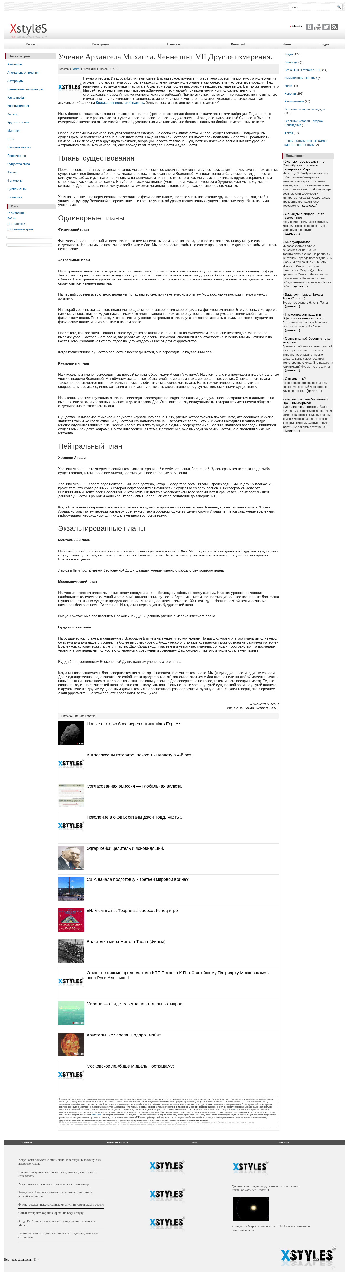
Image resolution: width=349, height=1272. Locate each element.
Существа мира (18, 163)
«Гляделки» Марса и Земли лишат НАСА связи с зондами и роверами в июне (271, 1228)
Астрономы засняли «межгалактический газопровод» (54, 1184)
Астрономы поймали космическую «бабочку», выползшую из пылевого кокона (59, 1161)
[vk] (325, 27)
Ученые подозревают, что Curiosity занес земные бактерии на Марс (304, 165)
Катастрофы (16, 97)
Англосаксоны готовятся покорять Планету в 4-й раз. (139, 755)
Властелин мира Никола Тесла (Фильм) (126, 941)
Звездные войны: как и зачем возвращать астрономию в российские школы (55, 1194)
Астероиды (15, 80)
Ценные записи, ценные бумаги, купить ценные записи (306, 142)
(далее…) (309, 205)
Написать (174, 44)
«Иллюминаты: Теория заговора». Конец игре (132, 910)
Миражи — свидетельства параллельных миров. (135, 1003)
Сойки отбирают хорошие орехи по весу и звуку (51, 1213)
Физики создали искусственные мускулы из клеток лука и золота (61, 1204)
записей (16, 224)
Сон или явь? (295, 378)
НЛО (10, 139)
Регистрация (100, 44)
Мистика (13, 130)
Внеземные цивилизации (25, 89)
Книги (288, 85)
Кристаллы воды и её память (120, 102)
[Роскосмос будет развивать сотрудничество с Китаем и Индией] (167, 1196)
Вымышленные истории (301, 78)
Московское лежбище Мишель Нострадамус (131, 1066)
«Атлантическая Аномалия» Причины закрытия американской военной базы (306, 402)
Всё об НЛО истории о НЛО (302, 70)
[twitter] (309, 27)
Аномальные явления (22, 72)
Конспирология (18, 105)
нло (234, 1109)
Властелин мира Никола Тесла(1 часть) (303, 296)
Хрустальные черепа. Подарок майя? (124, 1035)
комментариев (20, 229)
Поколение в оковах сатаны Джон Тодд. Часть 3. (135, 817)
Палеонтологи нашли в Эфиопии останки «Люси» (303, 316)
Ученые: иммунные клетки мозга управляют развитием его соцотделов (57, 1173)
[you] (317, 27)
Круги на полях (18, 122)
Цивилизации (16, 188)
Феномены (14, 180)
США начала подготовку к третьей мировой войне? (138, 879)
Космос (12, 114)
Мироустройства (298, 242)
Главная (31, 44)
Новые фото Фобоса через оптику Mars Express (134, 723)
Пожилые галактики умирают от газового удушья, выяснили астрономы (58, 1235)
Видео (325, 44)
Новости (290, 93)
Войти (11, 218)
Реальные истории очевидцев (304, 109)
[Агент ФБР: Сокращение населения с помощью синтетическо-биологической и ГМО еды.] (167, 1167)
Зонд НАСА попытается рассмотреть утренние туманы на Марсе (57, 1223)
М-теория (96, 1114)
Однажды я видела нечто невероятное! (303, 215)
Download (238, 44)
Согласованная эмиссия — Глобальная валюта (134, 786)
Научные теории (19, 147)
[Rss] (334, 27)
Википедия (291, 62)
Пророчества (16, 155)
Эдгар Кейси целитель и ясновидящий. (125, 848)
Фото (287, 44)
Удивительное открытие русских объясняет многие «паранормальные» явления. (266, 1187)
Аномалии (14, 64)
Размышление (294, 101)
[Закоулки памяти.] (167, 1224)
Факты (11, 172)
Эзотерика (14, 197)
